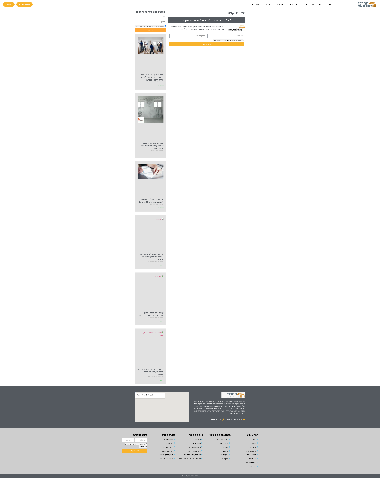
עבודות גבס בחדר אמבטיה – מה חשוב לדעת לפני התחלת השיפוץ (150, 371)
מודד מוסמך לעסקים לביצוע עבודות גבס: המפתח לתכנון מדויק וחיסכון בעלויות (152, 77)
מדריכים (267, 4)
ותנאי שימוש (217, 40)
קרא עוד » (160, 85)
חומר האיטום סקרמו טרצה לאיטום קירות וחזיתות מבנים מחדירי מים (152, 145)
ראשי (320, 4)
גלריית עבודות (279, 4)
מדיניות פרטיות (226, 40)
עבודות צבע (296, 4)
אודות (329, 4)
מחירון (257, 4)
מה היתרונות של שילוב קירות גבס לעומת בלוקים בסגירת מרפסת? (151, 256)
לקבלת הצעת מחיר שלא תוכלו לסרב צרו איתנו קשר (207, 20)
